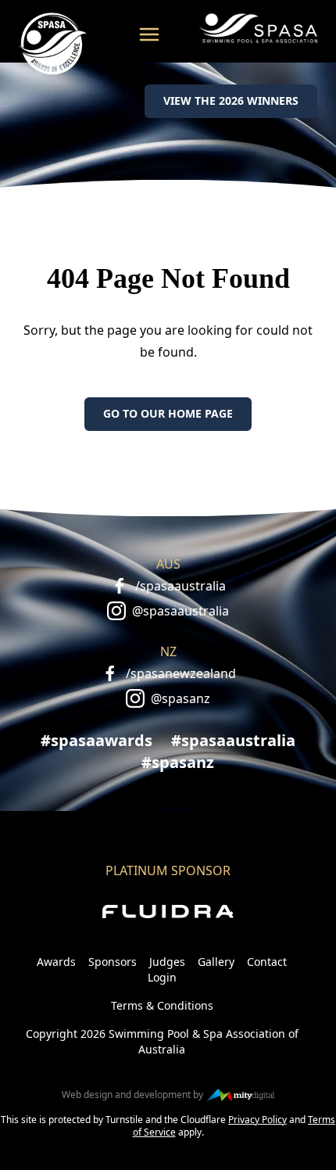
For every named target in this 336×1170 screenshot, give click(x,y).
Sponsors (112, 961)
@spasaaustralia (180, 610)
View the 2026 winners (230, 100)
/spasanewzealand (181, 673)
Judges (167, 961)
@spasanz (180, 698)
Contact (267, 961)
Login (162, 977)
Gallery (216, 961)
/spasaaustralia (180, 585)
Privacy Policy (257, 1119)
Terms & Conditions (162, 1005)
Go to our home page (168, 413)
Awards (56, 961)
